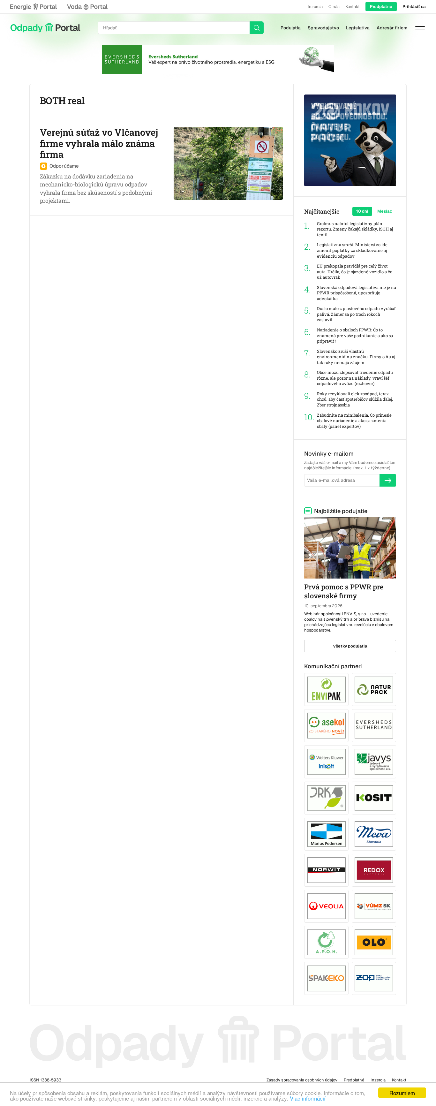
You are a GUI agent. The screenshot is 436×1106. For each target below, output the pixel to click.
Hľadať (257, 27)
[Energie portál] (33, 6)
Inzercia (315, 6)
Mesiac (384, 211)
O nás (334, 6)
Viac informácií (308, 1098)
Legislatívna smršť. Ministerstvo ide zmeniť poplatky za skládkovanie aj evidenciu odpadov (352, 250)
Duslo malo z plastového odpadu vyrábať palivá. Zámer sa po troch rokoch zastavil (356, 314)
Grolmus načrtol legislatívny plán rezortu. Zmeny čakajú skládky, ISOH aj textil (355, 229)
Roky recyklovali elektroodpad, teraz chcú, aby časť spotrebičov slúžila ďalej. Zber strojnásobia (355, 399)
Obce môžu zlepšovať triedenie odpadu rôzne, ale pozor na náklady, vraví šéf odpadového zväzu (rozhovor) (355, 378)
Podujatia (291, 28)
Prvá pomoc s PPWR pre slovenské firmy (343, 591)
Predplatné (381, 6)
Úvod (45, 28)
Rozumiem (402, 1093)
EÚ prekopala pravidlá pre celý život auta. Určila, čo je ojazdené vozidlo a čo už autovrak (354, 271)
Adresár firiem (392, 28)
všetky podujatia (350, 646)
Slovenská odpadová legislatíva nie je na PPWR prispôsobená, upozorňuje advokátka (356, 293)
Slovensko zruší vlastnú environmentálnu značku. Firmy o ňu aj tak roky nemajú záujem (356, 357)
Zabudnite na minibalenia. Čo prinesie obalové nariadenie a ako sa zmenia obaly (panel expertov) (354, 421)
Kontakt (352, 6)
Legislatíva (358, 28)
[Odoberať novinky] (388, 480)
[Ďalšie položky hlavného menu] (420, 28)
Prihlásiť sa (414, 6)
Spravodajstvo (323, 28)
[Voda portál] (87, 6)
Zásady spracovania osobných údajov (302, 1080)
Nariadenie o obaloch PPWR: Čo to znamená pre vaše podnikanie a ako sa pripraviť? (355, 335)
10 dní (362, 211)
